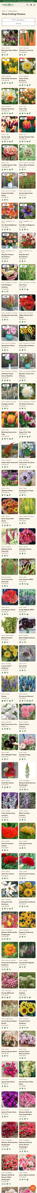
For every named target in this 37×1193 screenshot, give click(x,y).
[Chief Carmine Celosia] (27, 861)
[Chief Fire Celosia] (9, 861)
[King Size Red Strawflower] (27, 240)
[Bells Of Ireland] (9, 625)
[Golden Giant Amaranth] (9, 450)
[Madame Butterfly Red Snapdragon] (9, 1130)
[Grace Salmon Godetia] (27, 1162)
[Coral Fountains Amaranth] (9, 567)
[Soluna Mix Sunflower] (27, 333)
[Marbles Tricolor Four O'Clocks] (27, 361)
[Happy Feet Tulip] (27, 419)
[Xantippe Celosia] (9, 391)
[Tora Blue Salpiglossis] (27, 211)
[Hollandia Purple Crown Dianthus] (9, 361)
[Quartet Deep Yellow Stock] (27, 1069)
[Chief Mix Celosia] (9, 770)
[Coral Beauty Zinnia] (9, 597)
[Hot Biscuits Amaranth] (9, 302)
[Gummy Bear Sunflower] (27, 889)
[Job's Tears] (27, 272)
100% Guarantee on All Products (25, 1)
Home (3, 11)
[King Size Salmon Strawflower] (9, 240)
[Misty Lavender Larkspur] (27, 800)
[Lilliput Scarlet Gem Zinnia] (27, 302)
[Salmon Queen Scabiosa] (27, 712)
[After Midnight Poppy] (9, 742)
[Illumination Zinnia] (9, 333)
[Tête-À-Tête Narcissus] (9, 66)
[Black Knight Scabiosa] (27, 625)
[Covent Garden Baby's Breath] (9, 1008)
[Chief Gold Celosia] (27, 831)
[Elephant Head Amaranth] (9, 536)
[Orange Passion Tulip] (27, 124)
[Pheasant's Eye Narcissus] (9, 889)
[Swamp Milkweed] (9, 980)
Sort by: (17, 20)
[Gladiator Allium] (9, 478)
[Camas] (9, 683)
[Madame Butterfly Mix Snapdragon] (9, 920)
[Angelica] (27, 980)
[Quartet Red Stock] (9, 1069)
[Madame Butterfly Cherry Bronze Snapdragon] (27, 1130)
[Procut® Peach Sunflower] (27, 1008)
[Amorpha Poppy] (27, 742)
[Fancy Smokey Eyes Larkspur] (9, 800)
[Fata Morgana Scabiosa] (9, 272)
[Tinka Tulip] (27, 96)
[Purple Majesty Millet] (27, 597)
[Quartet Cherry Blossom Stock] (27, 1039)
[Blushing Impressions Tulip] (9, 419)
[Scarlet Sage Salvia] (27, 180)
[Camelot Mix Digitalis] (27, 950)
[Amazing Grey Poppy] (27, 478)
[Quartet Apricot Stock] (9, 1039)
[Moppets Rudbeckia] (27, 920)
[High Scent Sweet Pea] (9, 712)
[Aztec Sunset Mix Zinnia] (9, 506)
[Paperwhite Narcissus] (27, 450)
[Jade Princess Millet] (27, 567)
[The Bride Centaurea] (27, 391)
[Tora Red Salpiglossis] (9, 211)
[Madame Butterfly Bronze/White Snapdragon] (9, 1162)
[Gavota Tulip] (9, 124)
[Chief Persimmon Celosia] (9, 831)
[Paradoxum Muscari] (27, 683)
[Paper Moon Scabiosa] (27, 152)
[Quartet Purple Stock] (9, 1099)
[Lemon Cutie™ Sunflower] (9, 653)
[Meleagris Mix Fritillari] (9, 38)
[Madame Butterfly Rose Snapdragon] (27, 1099)
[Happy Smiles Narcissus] (27, 66)
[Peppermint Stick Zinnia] (9, 180)
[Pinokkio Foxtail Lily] (27, 38)
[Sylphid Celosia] (27, 506)
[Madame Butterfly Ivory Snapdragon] (27, 770)
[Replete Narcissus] (9, 96)
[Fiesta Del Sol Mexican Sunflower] (9, 950)
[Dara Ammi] (27, 653)
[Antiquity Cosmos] (27, 536)
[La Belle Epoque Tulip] (9, 152)
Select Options (9, 45)
